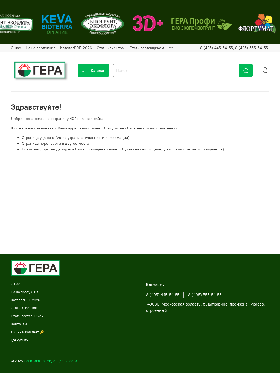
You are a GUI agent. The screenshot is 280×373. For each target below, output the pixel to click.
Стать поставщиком (147, 47)
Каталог (98, 70)
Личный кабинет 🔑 (27, 332)
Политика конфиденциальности (50, 361)
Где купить (19, 340)
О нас (16, 47)
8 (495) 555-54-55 (204, 294)
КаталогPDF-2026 (76, 47)
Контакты (19, 324)
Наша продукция (40, 47)
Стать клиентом (111, 47)
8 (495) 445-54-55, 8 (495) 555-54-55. (234, 47)
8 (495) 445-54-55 (162, 294)
